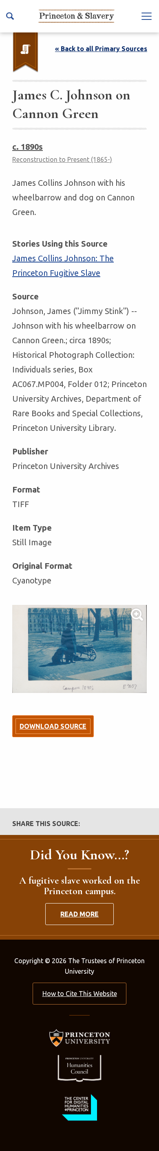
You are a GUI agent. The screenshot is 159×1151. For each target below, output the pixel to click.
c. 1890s (27, 146)
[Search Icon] (10, 16)
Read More (79, 914)
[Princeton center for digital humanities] (79, 1107)
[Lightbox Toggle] (79, 649)
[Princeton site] (79, 1038)
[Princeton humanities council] (79, 1068)
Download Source (53, 726)
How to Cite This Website (79, 993)
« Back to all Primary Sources (101, 48)
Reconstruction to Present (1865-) (62, 159)
